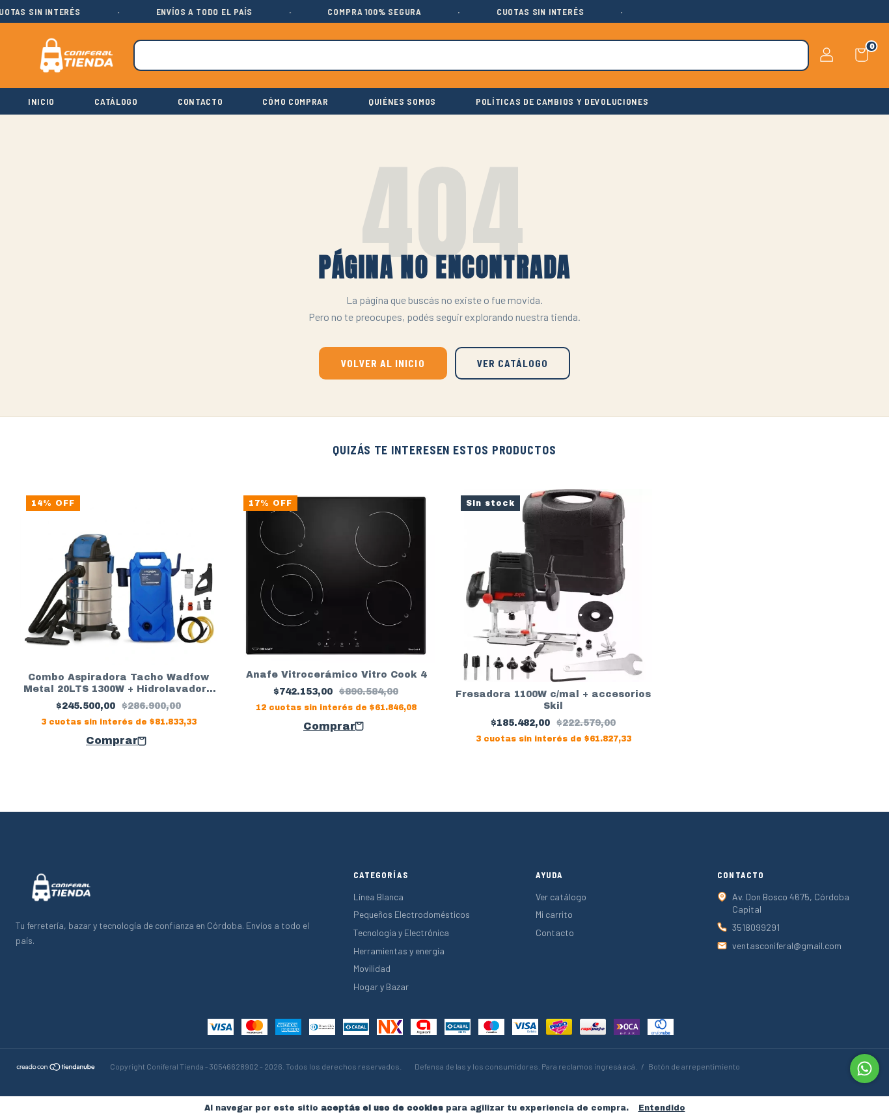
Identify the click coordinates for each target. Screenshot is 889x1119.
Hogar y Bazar (381, 986)
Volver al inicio (383, 363)
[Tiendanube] (56, 1068)
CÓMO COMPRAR (295, 101)
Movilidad (371, 968)
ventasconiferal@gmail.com (786, 945)
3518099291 (756, 927)
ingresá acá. (615, 1066)
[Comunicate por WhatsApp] (864, 1068)
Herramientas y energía (398, 950)
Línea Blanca (378, 896)
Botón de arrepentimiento (694, 1066)
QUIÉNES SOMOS (402, 101)
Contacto (555, 932)
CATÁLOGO (116, 101)
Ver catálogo (513, 363)
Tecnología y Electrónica (401, 932)
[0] (856, 57)
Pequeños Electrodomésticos (411, 914)
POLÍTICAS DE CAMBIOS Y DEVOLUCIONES (562, 101)
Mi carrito (554, 914)
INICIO (41, 101)
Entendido (661, 1107)
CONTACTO (200, 101)
